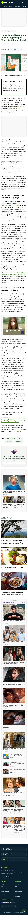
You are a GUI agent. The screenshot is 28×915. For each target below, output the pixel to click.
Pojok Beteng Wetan (13, 205)
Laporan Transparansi (19, 893)
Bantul (8, 438)
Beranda (5, 31)
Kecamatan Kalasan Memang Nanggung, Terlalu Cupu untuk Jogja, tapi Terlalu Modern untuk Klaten (13, 420)
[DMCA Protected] (5, 902)
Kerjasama (17, 884)
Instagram (15, 463)
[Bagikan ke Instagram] (12, 49)
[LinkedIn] (15, 906)
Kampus (17, 6)
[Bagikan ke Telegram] (15, 49)
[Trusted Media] (2, 903)
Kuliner (10, 6)
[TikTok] (9, 906)
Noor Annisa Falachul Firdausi (14, 456)
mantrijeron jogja (18, 441)
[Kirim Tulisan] (22, 2)
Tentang (3, 884)
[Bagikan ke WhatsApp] (8, 49)
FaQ (16, 886)
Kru (2, 886)
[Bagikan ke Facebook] (18, 49)
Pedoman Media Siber (19, 889)
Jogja (13, 438)
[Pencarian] (24, 2)
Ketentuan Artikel (5, 891)
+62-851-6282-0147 (7, 878)
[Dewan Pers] (8, 903)
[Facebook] (12, 906)
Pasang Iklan (17, 896)
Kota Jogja (20, 438)
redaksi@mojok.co (7, 876)
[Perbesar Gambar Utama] (14, 70)
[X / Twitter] (6, 906)
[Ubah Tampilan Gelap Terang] (24, 911)
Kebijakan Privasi (18, 891)
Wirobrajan (16, 108)
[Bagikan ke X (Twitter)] (21, 49)
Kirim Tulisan (4, 889)
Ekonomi (24, 6)
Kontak (3, 893)
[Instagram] (2, 906)
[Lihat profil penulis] (14, 453)
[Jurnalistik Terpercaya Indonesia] (12, 903)
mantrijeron (9, 441)
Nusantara (4, 6)
